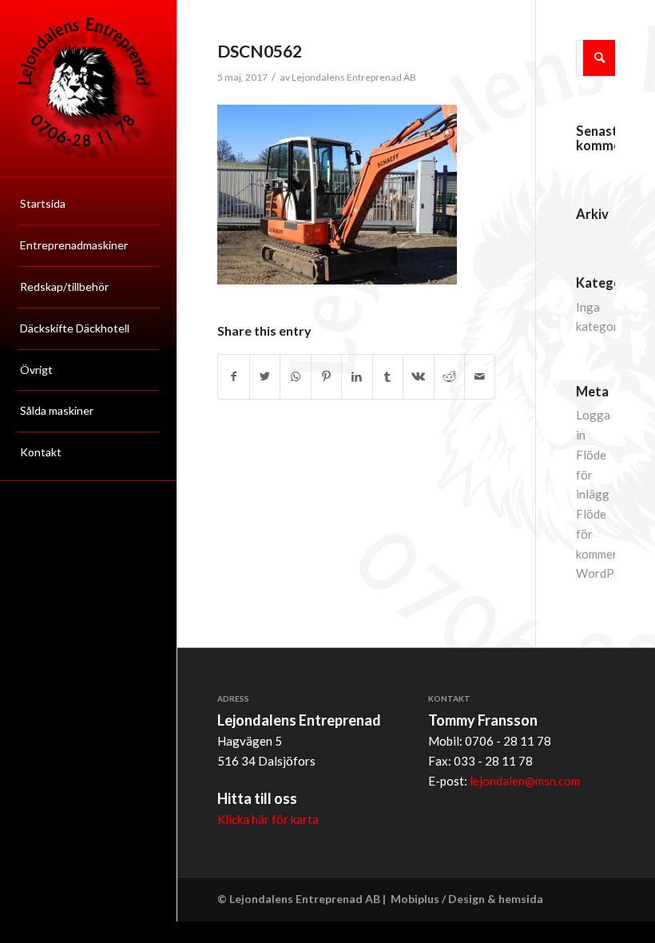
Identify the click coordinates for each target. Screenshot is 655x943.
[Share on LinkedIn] (356, 377)
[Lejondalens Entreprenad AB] (88, 88)
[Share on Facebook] (233, 377)
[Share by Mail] (479, 377)
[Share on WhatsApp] (295, 377)
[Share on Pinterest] (326, 377)
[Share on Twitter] (265, 377)
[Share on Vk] (418, 377)
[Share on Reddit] (449, 377)
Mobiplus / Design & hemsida (467, 898)
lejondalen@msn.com (525, 781)
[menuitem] (88, 204)
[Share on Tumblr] (388, 377)
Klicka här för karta (268, 819)
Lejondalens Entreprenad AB (354, 77)
